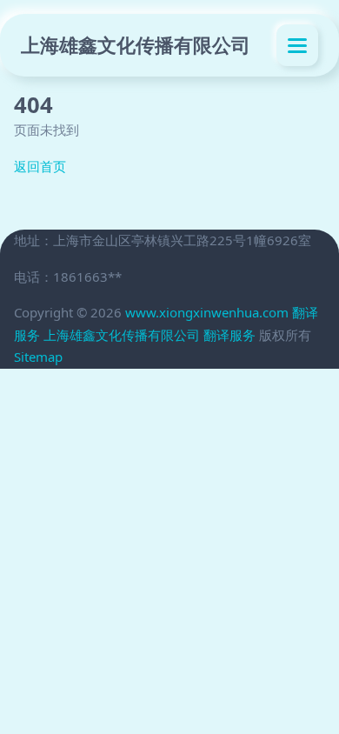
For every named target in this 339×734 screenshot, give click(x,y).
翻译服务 (229, 335)
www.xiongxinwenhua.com (207, 312)
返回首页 (40, 166)
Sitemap (38, 356)
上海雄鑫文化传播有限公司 (135, 44)
